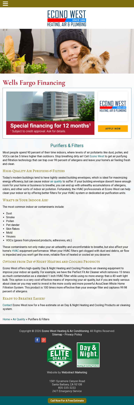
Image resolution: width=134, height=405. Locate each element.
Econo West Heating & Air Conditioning (65, 331)
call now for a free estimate (67, 400)
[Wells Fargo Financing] (67, 75)
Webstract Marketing (74, 372)
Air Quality (19, 319)
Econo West (97, 156)
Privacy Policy (73, 334)
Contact (7, 305)
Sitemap (57, 334)
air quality (56, 181)
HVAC (15, 250)
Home (6, 319)
